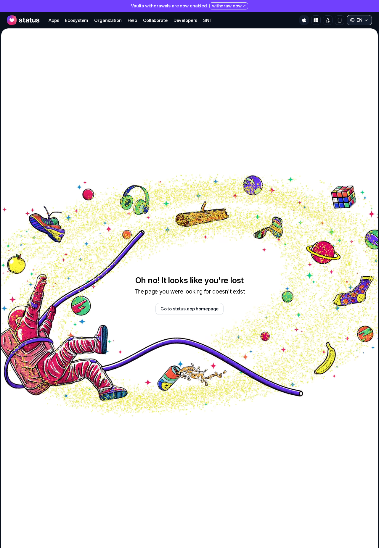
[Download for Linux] (328, 20)
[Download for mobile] (339, 20)
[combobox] (359, 20)
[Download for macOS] (304, 20)
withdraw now (226, 6)
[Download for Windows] (316, 20)
